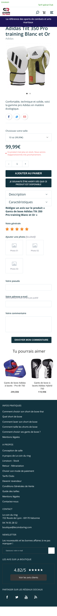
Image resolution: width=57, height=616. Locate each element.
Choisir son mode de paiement (18, 471)
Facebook (9, 117)
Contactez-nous (10, 501)
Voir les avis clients (28, 577)
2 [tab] (30, 93)
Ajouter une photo (20, 236)
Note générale (13, 223)
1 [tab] (26, 93)
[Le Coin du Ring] (18, 11)
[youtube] (26, 597)
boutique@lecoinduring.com (17, 527)
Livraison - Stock (10, 460)
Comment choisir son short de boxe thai (23, 411)
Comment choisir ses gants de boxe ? (21, 431)
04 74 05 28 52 (9, 522)
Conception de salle (12, 450)
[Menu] (51, 12)
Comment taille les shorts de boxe (19, 426)
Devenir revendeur (12, 481)
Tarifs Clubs (8, 476)
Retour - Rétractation (13, 465)
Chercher (37, 12)
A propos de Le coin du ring (16, 455)
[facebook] (7, 597)
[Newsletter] (51, 550)
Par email (24, 117)
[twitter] (16, 597)
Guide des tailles (10, 491)
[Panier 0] (44, 13)
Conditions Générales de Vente (18, 486)
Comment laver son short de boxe (19, 421)
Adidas (9, 38)
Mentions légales (11, 437)
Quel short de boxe (12, 416)
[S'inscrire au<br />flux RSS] (35, 597)
